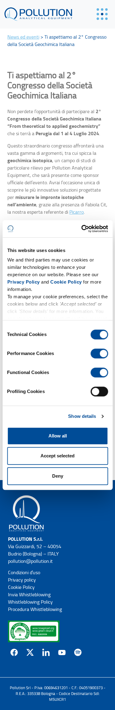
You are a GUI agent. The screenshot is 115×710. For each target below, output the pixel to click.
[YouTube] (62, 652)
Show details (82, 416)
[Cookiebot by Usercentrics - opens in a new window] (82, 229)
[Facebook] (14, 652)
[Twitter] (30, 652)
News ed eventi (23, 37)
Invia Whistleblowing (29, 594)
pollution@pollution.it (30, 561)
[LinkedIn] (46, 652)
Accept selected (57, 455)
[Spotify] (78, 652)
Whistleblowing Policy (30, 602)
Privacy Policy (23, 281)
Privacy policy (22, 580)
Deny (57, 476)
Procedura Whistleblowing (35, 609)
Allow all (57, 435)
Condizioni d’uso (24, 572)
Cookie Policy (66, 281)
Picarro (76, 212)
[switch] (99, 353)
